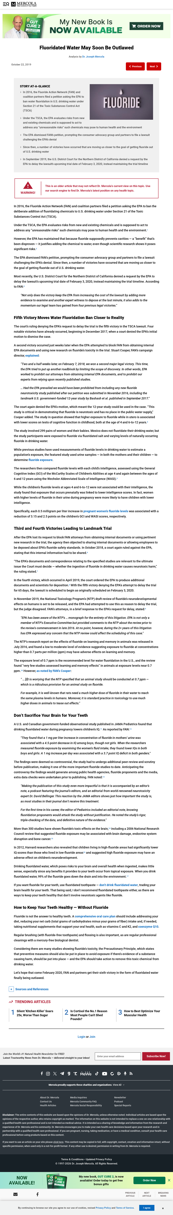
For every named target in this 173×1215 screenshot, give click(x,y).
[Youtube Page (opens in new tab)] (104, 1074)
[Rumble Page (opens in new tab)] (119, 1074)
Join (92, 1036)
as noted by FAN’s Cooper (53, 671)
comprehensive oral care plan (95, 916)
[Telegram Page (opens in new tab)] (62, 1074)
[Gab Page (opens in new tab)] (69, 1074)
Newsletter (120, 1097)
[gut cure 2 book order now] (86, 37)
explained (32, 355)
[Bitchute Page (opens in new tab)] (112, 1074)
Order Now (149, 1180)
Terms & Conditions (72, 1159)
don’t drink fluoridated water (118, 885)
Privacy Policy (103, 1208)
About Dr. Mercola (49, 1097)
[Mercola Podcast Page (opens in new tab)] (125, 1074)
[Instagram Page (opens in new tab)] (48, 1074)
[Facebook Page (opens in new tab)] (41, 1074)
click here (58, 1142)
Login (81, 1036)
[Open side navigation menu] (6, 4)
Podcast (118, 1101)
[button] (135, 66)
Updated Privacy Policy (99, 1159)
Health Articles (48, 1105)
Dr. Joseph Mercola (93, 56)
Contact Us (46, 1101)
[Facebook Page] (37, 1194)
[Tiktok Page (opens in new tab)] (96, 1074)
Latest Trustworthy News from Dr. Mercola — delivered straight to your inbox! (46, 1057)
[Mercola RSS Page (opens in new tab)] (131, 1074)
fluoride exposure (41, 460)
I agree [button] (146, 1208)
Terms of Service (125, 1208)
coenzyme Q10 (148, 926)
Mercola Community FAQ (83, 1101)
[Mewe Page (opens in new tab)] (86, 1074)
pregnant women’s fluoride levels (105, 511)
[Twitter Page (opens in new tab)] (55, 1074)
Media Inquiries (78, 1097)
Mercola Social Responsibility (86, 1105)
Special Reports (122, 1105)
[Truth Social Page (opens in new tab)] (75, 1074)
